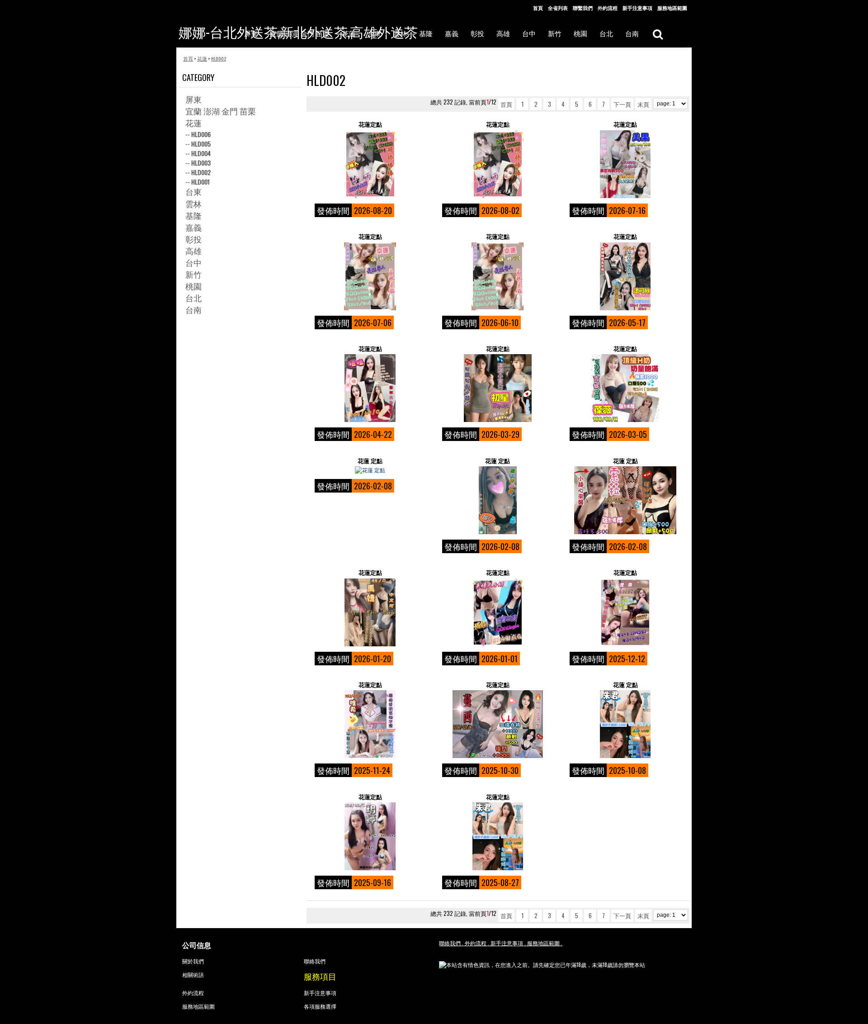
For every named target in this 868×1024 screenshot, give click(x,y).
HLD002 (201, 172)
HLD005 (201, 143)
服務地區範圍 (672, 7)
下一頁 (622, 104)
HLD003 (201, 162)
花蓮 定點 (370, 461)
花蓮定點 (370, 124)
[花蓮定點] (370, 164)
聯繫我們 (583, 7)
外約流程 (608, 7)
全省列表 (558, 7)
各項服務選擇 (320, 1006)
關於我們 (193, 961)
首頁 (538, 7)
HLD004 (201, 153)
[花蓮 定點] (370, 470)
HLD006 (201, 134)
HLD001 (200, 181)
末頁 (643, 104)
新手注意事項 (637, 7)
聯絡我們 (315, 961)
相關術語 (193, 974)
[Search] (657, 34)
